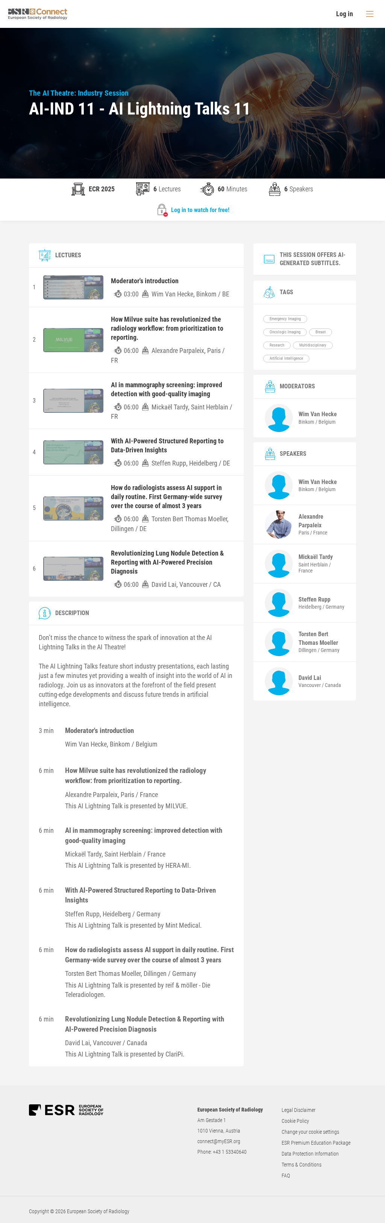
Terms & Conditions (301, 1165)
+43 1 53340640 (230, 1152)
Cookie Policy (295, 1121)
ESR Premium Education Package (316, 1143)
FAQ (286, 1176)
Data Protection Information (310, 1154)
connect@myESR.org (218, 1141)
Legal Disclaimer (298, 1110)
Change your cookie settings (310, 1132)
